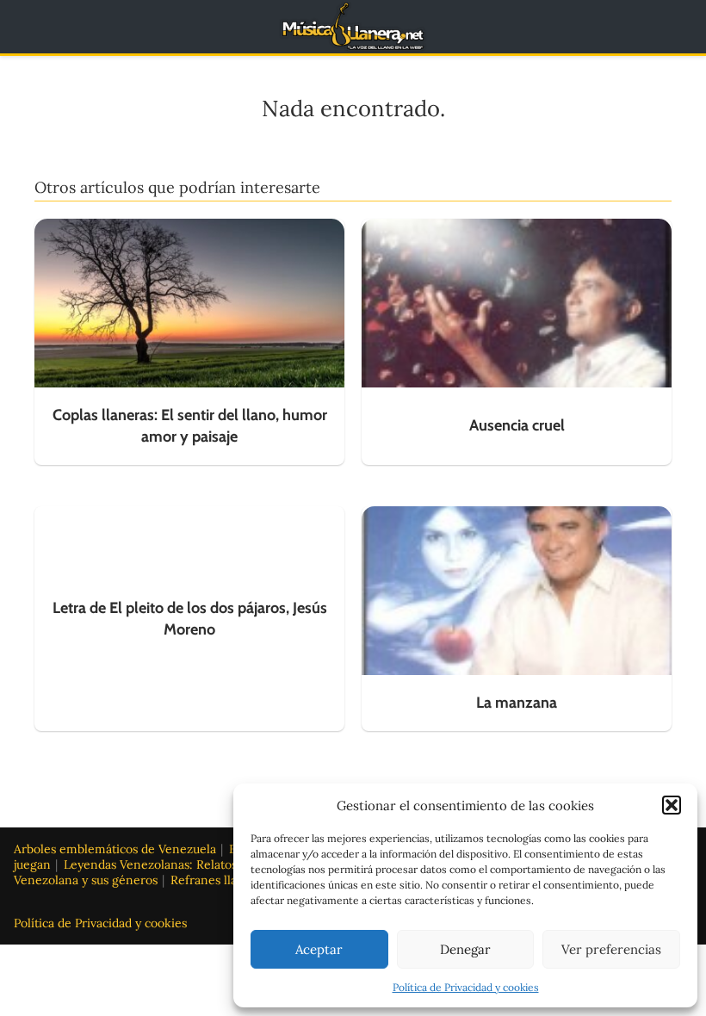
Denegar (465, 949)
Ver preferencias (611, 949)
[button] (671, 805)
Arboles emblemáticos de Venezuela (115, 849)
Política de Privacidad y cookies (466, 987)
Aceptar (319, 949)
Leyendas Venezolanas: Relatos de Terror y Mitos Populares (229, 864)
